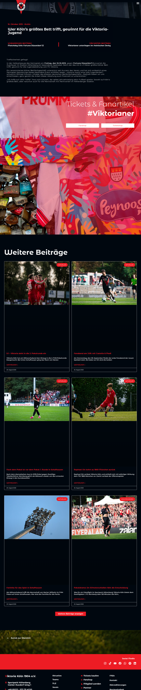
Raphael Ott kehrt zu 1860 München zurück (94, 470)
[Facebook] (120, 663)
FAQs (112, 676)
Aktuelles (57, 676)
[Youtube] (115, 663)
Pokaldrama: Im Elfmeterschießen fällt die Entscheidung (101, 588)
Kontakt (113, 680)
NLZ (54, 683)
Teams (55, 680)
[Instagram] (105, 663)
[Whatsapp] (125, 663)
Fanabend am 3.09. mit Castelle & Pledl (92, 353)
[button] (138, 3)
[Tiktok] (110, 663)
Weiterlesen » (12, 365)
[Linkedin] (135, 663)
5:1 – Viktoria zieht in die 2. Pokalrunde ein (26, 353)
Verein (55, 687)
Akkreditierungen (118, 685)
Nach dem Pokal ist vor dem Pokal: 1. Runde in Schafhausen (34, 470)
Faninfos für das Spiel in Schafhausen (24, 588)
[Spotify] (130, 663)
